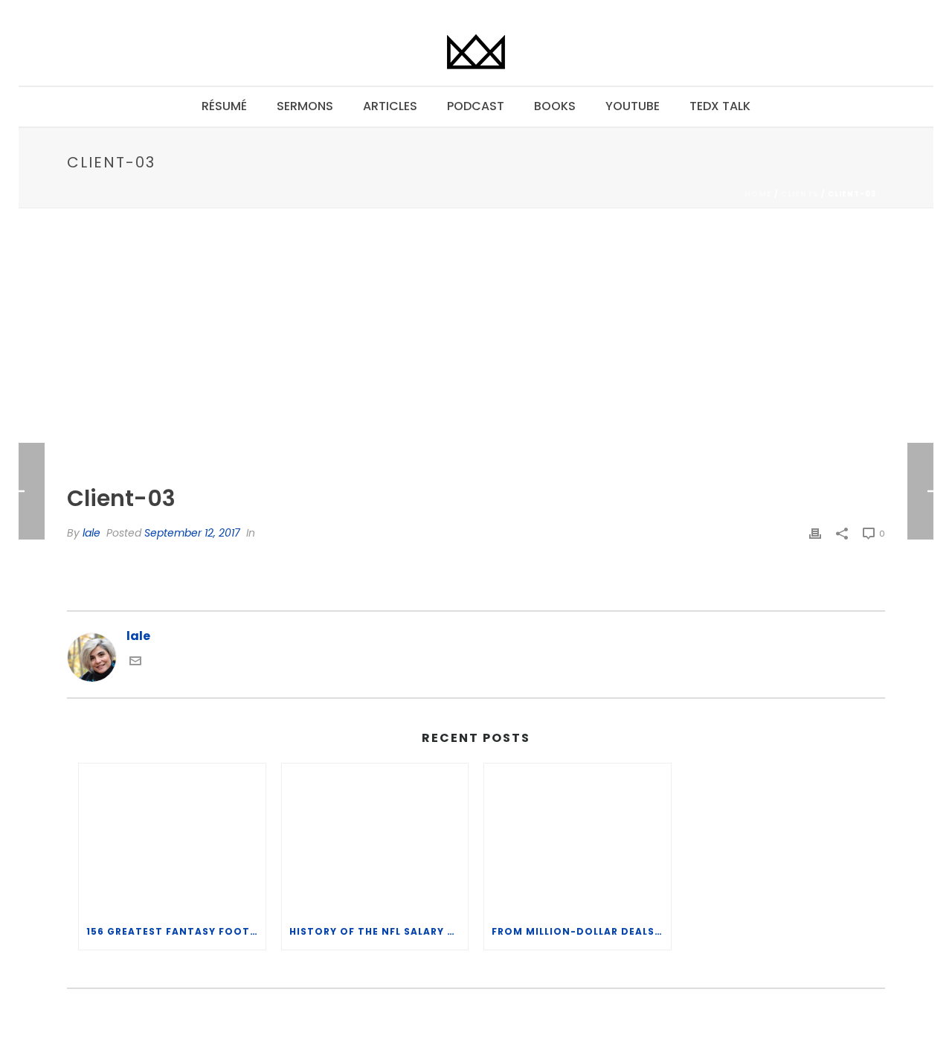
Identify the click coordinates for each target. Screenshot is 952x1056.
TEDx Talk (719, 106)
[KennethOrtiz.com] (476, 52)
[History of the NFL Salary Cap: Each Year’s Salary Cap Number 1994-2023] (375, 838)
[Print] (815, 533)
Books (555, 106)
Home (758, 193)
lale (91, 532)
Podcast (475, 106)
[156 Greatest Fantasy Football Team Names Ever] (172, 838)
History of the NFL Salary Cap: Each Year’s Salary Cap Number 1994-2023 (379, 931)
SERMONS (305, 106)
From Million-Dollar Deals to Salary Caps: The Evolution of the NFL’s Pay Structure (581, 931)
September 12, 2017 (192, 532)
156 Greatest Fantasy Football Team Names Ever (176, 931)
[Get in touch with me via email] (135, 662)
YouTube (632, 106)
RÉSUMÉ (224, 106)
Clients (800, 193)
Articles (390, 106)
